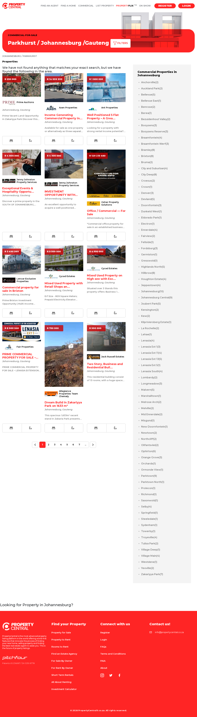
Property (126, 5)
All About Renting (61, 682)
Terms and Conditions (113, 653)
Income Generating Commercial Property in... (63, 116)
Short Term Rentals (62, 675)
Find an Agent (49, 5)
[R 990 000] (106, 336)
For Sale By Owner (61, 661)
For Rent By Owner (62, 668)
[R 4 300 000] (64, 163)
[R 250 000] (21, 84)
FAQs (103, 646)
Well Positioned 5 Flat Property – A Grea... (103, 116)
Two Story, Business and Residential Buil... (105, 365)
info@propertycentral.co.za (169, 632)
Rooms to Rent (59, 646)
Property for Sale (61, 632)
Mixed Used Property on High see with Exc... (104, 277)
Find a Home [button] (68, 5)
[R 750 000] (64, 354)
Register (165, 5)
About (103, 668)
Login (186, 5)
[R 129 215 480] (106, 173)
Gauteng (97, 43)
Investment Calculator (64, 689)
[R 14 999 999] (64, 87)
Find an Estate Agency (64, 653)
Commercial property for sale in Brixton (20, 289)
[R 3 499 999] (21, 259)
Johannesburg (61, 43)
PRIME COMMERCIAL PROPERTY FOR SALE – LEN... (19, 358)
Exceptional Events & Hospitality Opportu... (18, 190)
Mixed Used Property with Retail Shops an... (64, 285)
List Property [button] (105, 5)
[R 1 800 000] (106, 87)
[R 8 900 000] (21, 331)
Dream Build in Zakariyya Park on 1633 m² (63, 404)
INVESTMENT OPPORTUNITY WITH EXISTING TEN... (60, 195)
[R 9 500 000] (64, 258)
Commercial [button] (86, 5)
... (85, 444)
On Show (145, 5)
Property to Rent (60, 639)
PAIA (102, 661)
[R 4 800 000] (21, 162)
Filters (122, 43)
